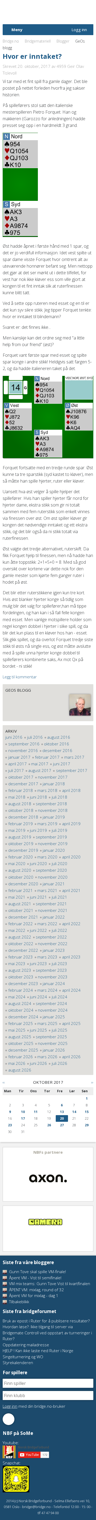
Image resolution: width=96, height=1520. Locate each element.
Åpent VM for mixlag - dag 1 (33, 1295)
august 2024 (19, 1003)
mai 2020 (16, 863)
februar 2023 (20, 957)
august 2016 (58, 737)
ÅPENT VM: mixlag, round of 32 (36, 1289)
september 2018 (51, 803)
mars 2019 (47, 823)
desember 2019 (23, 850)
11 (36, 1112)
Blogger (63, 41)
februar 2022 (20, 923)
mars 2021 (47, 890)
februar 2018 (20, 790)
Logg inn (79, 29)
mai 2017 (39, 763)
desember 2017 (23, 783)
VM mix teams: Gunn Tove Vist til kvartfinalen (49, 1283)
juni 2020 (38, 863)
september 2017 (71, 770)
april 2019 (71, 823)
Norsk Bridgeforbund (37, 12)
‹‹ (4, 1082)
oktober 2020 (20, 877)
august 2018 (19, 803)
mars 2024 (47, 990)
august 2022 (19, 937)
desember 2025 (23, 1050)
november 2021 (52, 910)
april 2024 (71, 990)
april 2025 (71, 1023)
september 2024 (51, 1003)
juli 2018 (59, 797)
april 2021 (71, 890)
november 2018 (52, 810)
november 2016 (23, 750)
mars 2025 (47, 1023)
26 (49, 1125)
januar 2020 (54, 850)
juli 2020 (59, 863)
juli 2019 (59, 830)
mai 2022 (16, 930)
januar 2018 (54, 783)
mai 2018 (16, 797)
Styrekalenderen (18, 1362)
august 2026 (19, 1070)
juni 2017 (61, 763)
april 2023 (71, 957)
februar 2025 (20, 1023)
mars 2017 (74, 757)
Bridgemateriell (38, 41)
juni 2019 (38, 830)
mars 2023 (47, 957)
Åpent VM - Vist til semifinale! (34, 1277)
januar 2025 (54, 1016)
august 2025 (19, 1036)
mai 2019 (16, 830)
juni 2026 (38, 1063)
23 (10, 1125)
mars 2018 (47, 790)
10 (23, 1112)
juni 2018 (38, 797)
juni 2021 (38, 897)
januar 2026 (54, 1050)
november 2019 (52, 843)
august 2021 (19, 903)
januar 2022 (54, 917)
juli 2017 (16, 770)
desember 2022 (23, 950)
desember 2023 (23, 983)
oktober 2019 (20, 843)
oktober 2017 (20, 777)
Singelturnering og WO (23, 1356)
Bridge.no (11, 41)
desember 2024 (23, 1016)
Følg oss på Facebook (8, 1419)
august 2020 (19, 870)
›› (92, 1082)
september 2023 (51, 970)
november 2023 (52, 976)
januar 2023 (54, 950)
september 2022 (51, 937)
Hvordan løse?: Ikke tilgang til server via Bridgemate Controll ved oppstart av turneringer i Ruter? (47, 1332)
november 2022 (52, 943)
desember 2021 (23, 917)
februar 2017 (47, 757)
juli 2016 (35, 737)
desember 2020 (23, 883)
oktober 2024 (20, 1010)
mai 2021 (16, 897)
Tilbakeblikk (18, 1301)
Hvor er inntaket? (32, 56)
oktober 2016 (56, 743)
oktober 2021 (20, 910)
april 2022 (71, 923)
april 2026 (71, 1056)
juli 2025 (59, 1030)
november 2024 (52, 1010)
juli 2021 (59, 897)
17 (23, 1118)
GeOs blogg (18, 690)
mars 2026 (47, 1056)
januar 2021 (54, 883)
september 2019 (51, 837)
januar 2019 (54, 817)
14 (74, 1112)
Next (89, 1174)
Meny (16, 29)
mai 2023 (16, 963)
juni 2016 (13, 737)
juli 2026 (59, 1063)
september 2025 (51, 1036)
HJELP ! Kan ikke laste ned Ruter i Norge (38, 1350)
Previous (7, 1174)
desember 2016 (57, 750)
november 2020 (52, 877)
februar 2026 (20, 1056)
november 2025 (52, 1043)
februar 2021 (20, 890)
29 (87, 1125)
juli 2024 (59, 996)
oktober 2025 (20, 1043)
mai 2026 (16, 1063)
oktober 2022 (20, 943)
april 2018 (71, 790)
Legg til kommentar (20, 676)
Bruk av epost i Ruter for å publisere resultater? (46, 1320)
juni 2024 (38, 996)
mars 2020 (47, 856)
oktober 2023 (20, 976)
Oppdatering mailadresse (26, 1344)
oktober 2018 (20, 810)
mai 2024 (16, 996)
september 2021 (51, 903)
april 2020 (71, 856)
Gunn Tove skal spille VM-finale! (37, 1271)
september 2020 (51, 870)
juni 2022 (38, 930)
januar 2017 (19, 757)
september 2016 (23, 743)
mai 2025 (16, 1030)
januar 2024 (54, 983)
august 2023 (19, 970)
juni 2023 (38, 963)
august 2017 (39, 770)
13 (62, 1112)
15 (87, 1112)
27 (62, 1125)
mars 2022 (47, 923)
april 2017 (17, 763)
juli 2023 (59, 963)
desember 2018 (23, 817)
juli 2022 (59, 930)
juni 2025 (38, 1030)
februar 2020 (20, 856)
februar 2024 (20, 990)
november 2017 (52, 777)
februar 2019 (20, 823)
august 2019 (19, 837)
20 (62, 1118)
